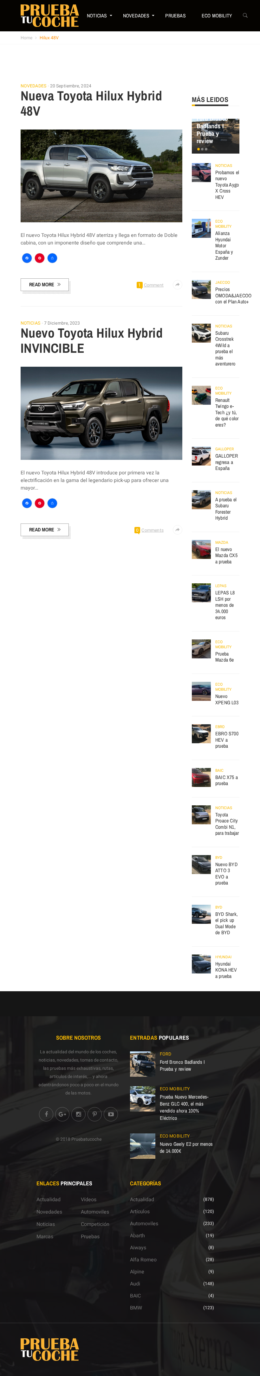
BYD (218, 857)
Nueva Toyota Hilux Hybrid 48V (91, 103)
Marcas (44, 1236)
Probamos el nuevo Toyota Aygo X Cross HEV (227, 184)
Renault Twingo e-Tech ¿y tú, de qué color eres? (226, 412)
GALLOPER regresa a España (226, 462)
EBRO (219, 727)
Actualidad (48, 1199)
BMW (136, 1308)
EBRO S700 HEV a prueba (226, 739)
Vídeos (88, 1199)
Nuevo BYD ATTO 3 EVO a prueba (226, 873)
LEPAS (220, 586)
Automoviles (95, 1212)
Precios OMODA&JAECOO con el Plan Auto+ (233, 295)
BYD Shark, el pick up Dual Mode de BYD (226, 923)
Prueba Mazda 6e (224, 656)
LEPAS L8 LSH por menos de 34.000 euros (225, 605)
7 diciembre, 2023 (62, 323)
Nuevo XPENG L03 (226, 699)
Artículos (140, 1211)
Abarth (137, 1236)
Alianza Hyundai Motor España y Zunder (224, 245)
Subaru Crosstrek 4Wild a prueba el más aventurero (225, 348)
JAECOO (222, 282)
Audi (135, 1284)
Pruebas (175, 15)
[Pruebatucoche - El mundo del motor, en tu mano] (50, 15)
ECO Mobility (217, 15)
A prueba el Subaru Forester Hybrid (226, 509)
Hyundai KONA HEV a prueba (226, 970)
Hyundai (223, 957)
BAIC (219, 770)
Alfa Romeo (143, 1260)
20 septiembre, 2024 (70, 86)
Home (26, 38)
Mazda (221, 542)
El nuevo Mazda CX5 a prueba (226, 555)
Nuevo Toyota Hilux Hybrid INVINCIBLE (92, 340)
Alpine (137, 1272)
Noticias (97, 15)
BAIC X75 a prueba (226, 780)
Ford (165, 1054)
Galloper (224, 449)
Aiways (138, 1248)
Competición (95, 1224)
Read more (41, 284)
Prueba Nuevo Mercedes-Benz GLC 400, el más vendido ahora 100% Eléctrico (184, 1107)
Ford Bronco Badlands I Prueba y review (212, 129)
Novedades (136, 15)
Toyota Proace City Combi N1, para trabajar (227, 824)
